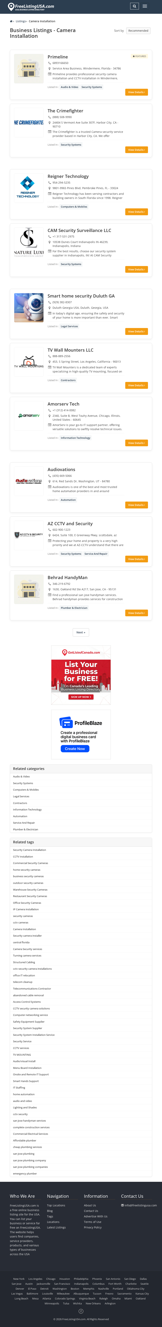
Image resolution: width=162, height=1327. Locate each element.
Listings (21, 21)
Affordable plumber (24, 1140)
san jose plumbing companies (30, 1167)
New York (18, 1279)
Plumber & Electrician (74, 608)
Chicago (51, 1279)
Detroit (44, 1288)
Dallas (143, 1279)
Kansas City (142, 1293)
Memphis (88, 1288)
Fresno (109, 1293)
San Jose (16, 1283)
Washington (60, 1288)
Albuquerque (81, 1293)
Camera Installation (24, 929)
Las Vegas (17, 1293)
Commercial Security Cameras (30, 863)
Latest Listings (56, 1227)
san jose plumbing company (29, 1160)
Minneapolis (52, 1303)
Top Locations (56, 1205)
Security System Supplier (27, 1028)
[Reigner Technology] (28, 188)
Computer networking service (30, 1015)
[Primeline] (28, 68)
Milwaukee (63, 1293)
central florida (21, 942)
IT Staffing (19, 1087)
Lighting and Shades (25, 1107)
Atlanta (46, 1298)
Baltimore (32, 1293)
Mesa (35, 1298)
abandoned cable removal (28, 995)
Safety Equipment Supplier (28, 1021)
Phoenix (97, 1279)
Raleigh (103, 1298)
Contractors (68, 380)
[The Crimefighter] (28, 122)
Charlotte (131, 1283)
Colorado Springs (65, 1298)
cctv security (20, 1114)
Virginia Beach (87, 1298)
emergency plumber (25, 1173)
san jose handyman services (29, 1120)
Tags (50, 1216)
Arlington (110, 1303)
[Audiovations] (28, 481)
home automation (24, 1094)
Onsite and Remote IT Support (31, 1074)
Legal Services (69, 326)
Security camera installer (27, 935)
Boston (75, 1288)
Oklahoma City (135, 1288)
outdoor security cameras (28, 883)
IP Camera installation (26, 909)
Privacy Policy (93, 1227)
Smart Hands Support (26, 1081)
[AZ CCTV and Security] (28, 535)
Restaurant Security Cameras (30, 896)
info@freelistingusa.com (141, 1205)
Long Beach (21, 1298)
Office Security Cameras (27, 903)
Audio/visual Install (24, 1061)
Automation (68, 500)
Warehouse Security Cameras (30, 889)
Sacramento (124, 1293)
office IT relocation (24, 975)
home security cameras (26, 869)
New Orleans (93, 1303)
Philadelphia (81, 1279)
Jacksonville (43, 1283)
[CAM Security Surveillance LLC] (28, 242)
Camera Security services (27, 949)
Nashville (103, 1288)
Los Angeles (35, 1279)
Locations (53, 1222)
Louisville (47, 1293)
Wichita (77, 1303)
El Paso (32, 1288)
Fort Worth (115, 1283)
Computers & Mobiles (74, 206)
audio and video (22, 1101)
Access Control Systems (27, 1002)
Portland (118, 1288)
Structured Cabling (24, 962)
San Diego (130, 1279)
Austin (29, 1283)
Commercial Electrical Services (30, 1134)
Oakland (141, 1298)
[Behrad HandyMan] (28, 589)
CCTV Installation (23, 856)
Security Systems (92, 87)
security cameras (23, 916)
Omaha (116, 1298)
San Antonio (113, 1279)
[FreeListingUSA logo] (30, 6)
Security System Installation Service (34, 1035)
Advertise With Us (95, 1216)
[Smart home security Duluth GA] (28, 307)
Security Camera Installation (29, 850)
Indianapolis (81, 1283)
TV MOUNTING (22, 1054)
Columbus (98, 1283)
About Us (90, 1205)
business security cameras (28, 876)
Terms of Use (92, 1222)
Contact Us (91, 1211)
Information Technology (75, 438)
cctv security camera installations (32, 968)
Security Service (22, 1041)
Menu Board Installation (27, 1068)
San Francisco (62, 1283)
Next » (80, 632)
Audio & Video (69, 87)
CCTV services (21, 1048)
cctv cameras (20, 922)
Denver (20, 1288)
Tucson (97, 1293)
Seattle (144, 1283)
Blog (50, 1211)
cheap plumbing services (27, 1147)
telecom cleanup (22, 982)
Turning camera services (27, 955)
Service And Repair (96, 553)
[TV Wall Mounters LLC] (28, 361)
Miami (128, 1298)
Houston (64, 1279)
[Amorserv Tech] (28, 415)
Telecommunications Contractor (32, 988)
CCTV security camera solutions (31, 1008)
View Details (136, 92)
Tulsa (66, 1303)
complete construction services (31, 1127)
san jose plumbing (23, 1153)
